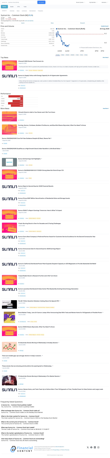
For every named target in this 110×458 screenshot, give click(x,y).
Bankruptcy (39, 231)
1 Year (77, 54)
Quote (22, 23)
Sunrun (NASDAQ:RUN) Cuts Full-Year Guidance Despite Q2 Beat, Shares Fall (27, 138)
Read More (105, 108)
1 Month (67, 54)
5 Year (86, 54)
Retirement (35, 70)
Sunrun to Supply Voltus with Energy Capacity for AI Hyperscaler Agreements (42, 75)
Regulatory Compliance (50, 307)
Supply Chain (40, 70)
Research (82, 23)
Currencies (24, 11)
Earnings (30, 165)
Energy (30, 178)
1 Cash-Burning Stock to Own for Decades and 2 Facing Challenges (39, 223)
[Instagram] (98, 449)
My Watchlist (92, 2)
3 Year (81, 54)
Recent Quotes (79, 2)
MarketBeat (22, 165)
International (32, 11)
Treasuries (40, 11)
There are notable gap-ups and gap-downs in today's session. (22, 355)
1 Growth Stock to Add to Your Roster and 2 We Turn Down (36, 112)
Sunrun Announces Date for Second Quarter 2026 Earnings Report (39, 249)
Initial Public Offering (41, 307)
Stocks (11, 6)
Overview (12, 11)
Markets (4, 6)
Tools (25, 6)
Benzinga (21, 350)
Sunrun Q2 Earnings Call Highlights (30, 159)
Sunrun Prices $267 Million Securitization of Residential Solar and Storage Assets (44, 198)
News (18, 11)
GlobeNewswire (22, 193)
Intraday (57, 54)
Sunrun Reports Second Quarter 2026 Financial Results (35, 186)
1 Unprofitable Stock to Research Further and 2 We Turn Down (37, 276)
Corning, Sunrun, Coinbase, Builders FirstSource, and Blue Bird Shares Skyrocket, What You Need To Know (52, 125)
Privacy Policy (56, 450)
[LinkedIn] (94, 449)
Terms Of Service (65, 450)
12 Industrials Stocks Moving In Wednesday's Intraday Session (38, 342)
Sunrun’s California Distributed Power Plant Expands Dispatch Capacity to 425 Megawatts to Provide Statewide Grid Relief (57, 263)
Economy (30, 70)
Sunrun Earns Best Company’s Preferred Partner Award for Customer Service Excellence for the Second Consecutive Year (56, 236)
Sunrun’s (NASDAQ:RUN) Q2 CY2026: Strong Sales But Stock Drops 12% (41, 170)
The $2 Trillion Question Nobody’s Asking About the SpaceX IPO (39, 301)
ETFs (18, 6)
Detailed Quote (104, 26)
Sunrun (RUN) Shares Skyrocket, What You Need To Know (36, 327)
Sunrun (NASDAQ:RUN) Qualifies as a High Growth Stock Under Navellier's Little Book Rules (32, 148)
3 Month (72, 54)
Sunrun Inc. (23, 85)
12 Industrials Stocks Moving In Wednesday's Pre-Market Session (39, 376)
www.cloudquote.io (59, 446)
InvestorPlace (22, 307)
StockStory (22, 70)
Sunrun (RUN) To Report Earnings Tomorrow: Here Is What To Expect (40, 210)
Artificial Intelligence (32, 218)
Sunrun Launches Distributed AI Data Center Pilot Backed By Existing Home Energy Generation (48, 289)
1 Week (62, 54)
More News (105, 57)
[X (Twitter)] (87, 449)
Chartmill (5, 143)
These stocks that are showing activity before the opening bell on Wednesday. (27, 366)
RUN (30, 15)
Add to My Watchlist (29, 20)
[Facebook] (91, 449)
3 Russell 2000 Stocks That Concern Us (30, 61)
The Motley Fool (23, 321)
